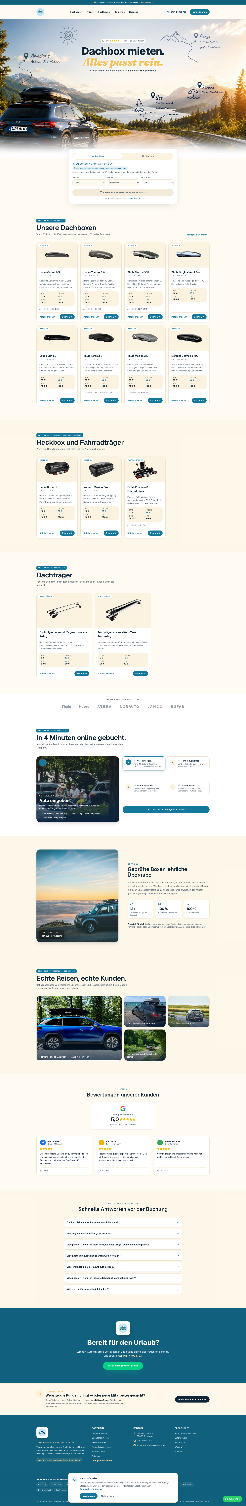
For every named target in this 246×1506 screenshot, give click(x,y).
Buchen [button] (66, 317)
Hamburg (42, 1484)
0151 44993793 (178, 12)
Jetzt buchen (146, 2)
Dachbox (99, 156)
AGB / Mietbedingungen (186, 1433)
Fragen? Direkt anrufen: (125, 198)
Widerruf (179, 1447)
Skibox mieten (98, 1451)
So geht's (119, 12)
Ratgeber (134, 12)
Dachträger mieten (100, 1438)
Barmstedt (187, 1484)
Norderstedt (56, 1484)
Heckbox (149, 156)
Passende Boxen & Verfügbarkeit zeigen (123, 192)
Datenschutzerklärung (91, 1489)
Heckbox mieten (99, 1442)
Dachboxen (76, 12)
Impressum (180, 1442)
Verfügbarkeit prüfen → (198, 234)
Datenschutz (181, 1438)
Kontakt (178, 1451)
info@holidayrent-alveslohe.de (151, 1445)
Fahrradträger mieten (101, 1447)
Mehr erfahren (108, 1496)
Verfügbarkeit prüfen (102, 1460)
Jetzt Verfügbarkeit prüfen (123, 1365)
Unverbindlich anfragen (190, 1399)
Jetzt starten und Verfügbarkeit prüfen (166, 809)
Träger (90, 12)
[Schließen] (172, 1478)
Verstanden (89, 1496)
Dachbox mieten (99, 1433)
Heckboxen (104, 12)
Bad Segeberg (61, 1490)
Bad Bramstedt (44, 1490)
